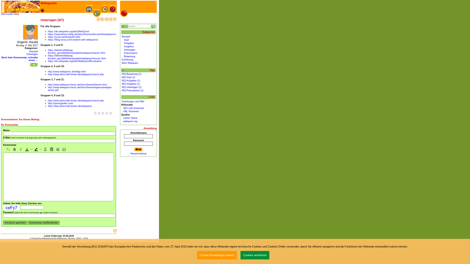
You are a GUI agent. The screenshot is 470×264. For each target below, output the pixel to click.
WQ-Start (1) (128, 77)
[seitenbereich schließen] (155, 2)
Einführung (127, 59)
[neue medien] (22, 7)
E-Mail (29, 137)
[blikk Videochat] (3, 7)
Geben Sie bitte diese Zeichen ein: (22, 203)
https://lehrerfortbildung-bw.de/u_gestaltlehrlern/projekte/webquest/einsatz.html (77, 57)
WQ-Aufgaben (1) (131, 80)
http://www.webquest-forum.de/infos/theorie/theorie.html (77, 84)
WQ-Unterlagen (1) (131, 87)
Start (126, 39)
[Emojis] (58, 149)
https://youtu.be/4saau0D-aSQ (64, 37)
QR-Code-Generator (133, 108)
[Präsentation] (106, 20)
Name (6, 130)
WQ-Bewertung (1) (131, 74)
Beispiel (33, 51)
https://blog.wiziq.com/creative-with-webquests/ (73, 39)
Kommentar (9, 145)
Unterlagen (32, 54)
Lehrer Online (129, 118)
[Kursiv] (21, 149)
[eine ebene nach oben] (114, 20)
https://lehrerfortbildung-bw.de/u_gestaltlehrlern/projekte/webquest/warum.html (76, 51)
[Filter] (123, 26)
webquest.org (129, 121)
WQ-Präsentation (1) (132, 90)
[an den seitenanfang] (115, 231)
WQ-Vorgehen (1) (131, 83)
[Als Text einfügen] (51, 149)
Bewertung (129, 56)
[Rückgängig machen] (8, 149)
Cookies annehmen (255, 255)
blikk (3, 14)
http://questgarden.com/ (60, 103)
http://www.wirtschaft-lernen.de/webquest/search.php (76, 74)
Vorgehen (129, 46)
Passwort (30, 212)
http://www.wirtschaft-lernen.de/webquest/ (70, 106)
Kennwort (138, 140)
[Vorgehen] (102, 20)
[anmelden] (138, 149)
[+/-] (123, 70)
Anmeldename (138, 132)
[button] (28, 149)
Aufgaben (129, 43)
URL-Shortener (130, 111)
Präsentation (130, 53)
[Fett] (14, 149)
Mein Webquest (130, 63)
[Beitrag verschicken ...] (34, 65)
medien (10, 14)
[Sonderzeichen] (64, 149)
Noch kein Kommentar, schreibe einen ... (19, 59)
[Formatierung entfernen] (45, 149)
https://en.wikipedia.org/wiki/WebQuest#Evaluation (75, 61)
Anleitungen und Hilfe (133, 101)
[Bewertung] (110, 20)
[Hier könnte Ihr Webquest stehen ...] (98, 20)
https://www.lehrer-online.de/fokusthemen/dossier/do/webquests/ (82, 34)
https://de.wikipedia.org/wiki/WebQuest (68, 31)
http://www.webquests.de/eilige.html (67, 71)
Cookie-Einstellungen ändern (217, 255)
